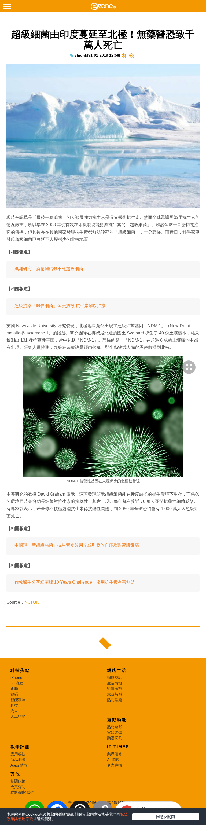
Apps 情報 (19, 765)
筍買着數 (114, 688)
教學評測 (20, 747)
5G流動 (16, 683)
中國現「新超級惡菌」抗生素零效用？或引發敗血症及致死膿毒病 (76, 545)
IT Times (118, 747)
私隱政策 (17, 781)
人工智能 (17, 716)
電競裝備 (114, 732)
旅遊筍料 (114, 694)
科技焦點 (20, 670)
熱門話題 (114, 700)
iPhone (16, 677)
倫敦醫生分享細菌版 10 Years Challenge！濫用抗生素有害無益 (74, 582)
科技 (14, 705)
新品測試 (17, 759)
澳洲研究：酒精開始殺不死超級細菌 (48, 268)
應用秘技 (17, 754)
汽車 (14, 711)
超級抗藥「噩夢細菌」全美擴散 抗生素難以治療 (60, 305)
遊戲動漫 (116, 719)
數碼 (14, 694)
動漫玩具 (114, 738)
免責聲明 (17, 787)
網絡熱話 (114, 677)
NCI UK (31, 602)
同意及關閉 (165, 817)
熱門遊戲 (114, 727)
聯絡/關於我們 (22, 792)
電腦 (14, 688)
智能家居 (17, 700)
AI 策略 (113, 759)
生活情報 (114, 683)
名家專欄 (114, 765)
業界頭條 (114, 754)
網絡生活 (116, 670)
